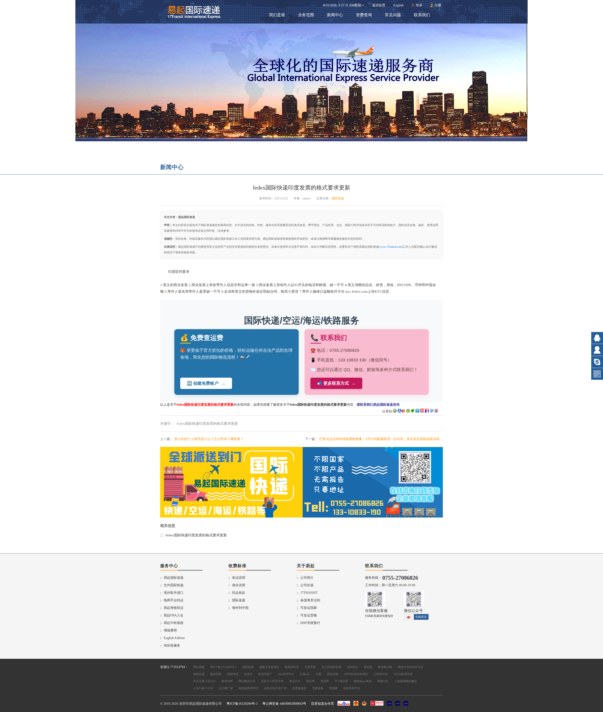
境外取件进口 (173, 593)
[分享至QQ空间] (395, 411)
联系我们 (422, 15)
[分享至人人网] (399, 411)
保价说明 (238, 585)
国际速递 (238, 600)
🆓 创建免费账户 (206, 383)
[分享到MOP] (408, 411)
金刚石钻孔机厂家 (275, 688)
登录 (419, 5)
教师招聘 (227, 681)
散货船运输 (385, 667)
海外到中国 (240, 608)
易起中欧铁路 (173, 623)
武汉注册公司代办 (204, 681)
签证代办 (295, 681)
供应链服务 (172, 645)
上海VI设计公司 (203, 688)
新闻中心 (335, 15)
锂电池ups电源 (363, 681)
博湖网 (333, 688)
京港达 (248, 674)
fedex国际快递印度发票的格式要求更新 (196, 535)
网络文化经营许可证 (410, 667)
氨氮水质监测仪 (269, 667)
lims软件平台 (286, 674)
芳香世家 (310, 667)
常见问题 (393, 15)
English (398, 5)
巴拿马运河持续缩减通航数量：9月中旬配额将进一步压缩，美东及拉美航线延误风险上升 (381, 439)
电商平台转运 (173, 600)
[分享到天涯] (431, 411)
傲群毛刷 (215, 674)
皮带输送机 (299, 688)
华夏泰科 (317, 688)
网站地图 (198, 667)
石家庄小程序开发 (272, 681)
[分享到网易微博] (436, 411)
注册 (438, 5)
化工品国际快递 (331, 667)
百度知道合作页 (322, 703)
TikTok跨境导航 (403, 674)
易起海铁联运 (173, 608)
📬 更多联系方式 (336, 383)
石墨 (318, 674)
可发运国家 (308, 608)
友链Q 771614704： (174, 667)
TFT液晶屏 (341, 681)
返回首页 (378, 5)
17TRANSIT (309, 593)
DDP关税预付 (310, 623)
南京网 (310, 681)
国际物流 (232, 674)
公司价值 (307, 585)
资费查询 (364, 15)
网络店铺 (332, 674)
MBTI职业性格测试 (356, 674)
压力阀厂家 (226, 688)
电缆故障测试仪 (248, 688)
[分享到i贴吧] (427, 411)
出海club (305, 674)
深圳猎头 (352, 667)
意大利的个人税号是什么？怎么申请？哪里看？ (209, 439)
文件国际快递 (173, 585)
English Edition (174, 638)
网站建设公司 (246, 681)
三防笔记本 (381, 674)
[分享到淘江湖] (422, 411)
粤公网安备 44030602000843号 (284, 703)
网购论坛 (383, 681)
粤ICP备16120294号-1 (223, 667)
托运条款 (238, 593)
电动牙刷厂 (265, 674)
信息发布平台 (351, 688)
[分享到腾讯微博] (417, 411)
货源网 (324, 681)
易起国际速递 (173, 577)
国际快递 (248, 667)
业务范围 (306, 15)
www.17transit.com (391, 246)
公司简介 (307, 577)
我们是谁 (277, 15)
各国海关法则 (310, 600)
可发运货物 (308, 615)
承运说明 (238, 577)
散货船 (368, 667)
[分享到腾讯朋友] (413, 411)
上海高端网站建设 (405, 681)
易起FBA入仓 (173, 615)
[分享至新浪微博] (403, 411)
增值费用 (170, 630)
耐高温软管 (292, 667)
